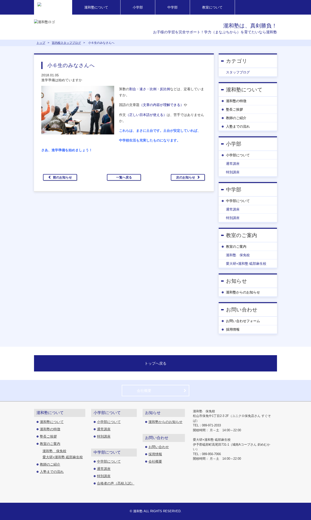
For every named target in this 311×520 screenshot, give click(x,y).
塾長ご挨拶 (234, 109)
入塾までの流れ (238, 126)
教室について (212, 7)
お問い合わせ (158, 447)
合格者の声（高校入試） (115, 483)
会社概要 (144, 390)
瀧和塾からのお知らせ (243, 292)
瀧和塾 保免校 (238, 255)
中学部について (238, 201)
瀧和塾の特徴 (236, 101)
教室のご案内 (236, 246)
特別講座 (233, 172)
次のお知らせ (185, 177)
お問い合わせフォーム (243, 321)
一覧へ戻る (124, 177)
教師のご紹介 (236, 118)
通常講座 (233, 164)
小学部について (238, 155)
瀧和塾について (96, 7)
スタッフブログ (238, 72)
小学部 (138, 7)
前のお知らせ (62, 177)
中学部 (172, 7)
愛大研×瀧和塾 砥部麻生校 (246, 263)
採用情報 (233, 329)
